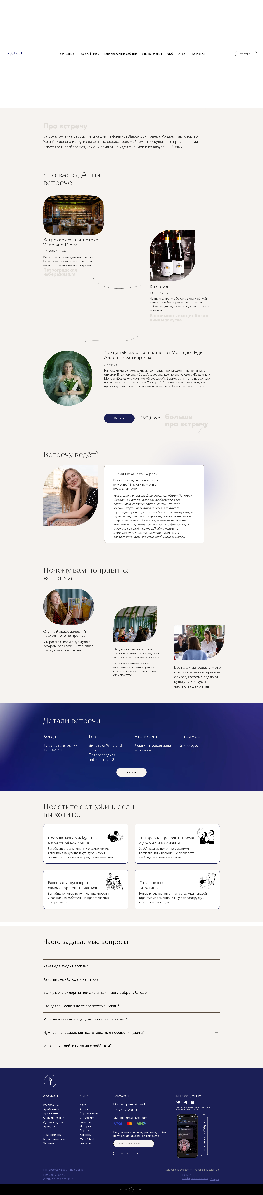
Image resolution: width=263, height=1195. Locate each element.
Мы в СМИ (87, 1139)
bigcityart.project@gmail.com (132, 1104)
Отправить (125, 1153)
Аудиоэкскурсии (54, 1122)
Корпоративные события (120, 54)
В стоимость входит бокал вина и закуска (179, 317)
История (85, 1126)
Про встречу (65, 126)
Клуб (170, 54)
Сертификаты (90, 54)
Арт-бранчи (51, 1109)
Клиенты (85, 1134)
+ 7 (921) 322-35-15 (125, 1109)
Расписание (51, 1105)
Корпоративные (54, 1139)
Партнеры (86, 1130)
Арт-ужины (50, 1113)
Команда (86, 1122)
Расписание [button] (66, 54)
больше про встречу (186, 420)
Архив (84, 1109)
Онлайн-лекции (53, 1117)
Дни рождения (152, 54)
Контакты (198, 54)
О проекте (87, 1117)
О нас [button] (181, 54)
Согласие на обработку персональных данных (192, 1169)
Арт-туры (49, 1126)
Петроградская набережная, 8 (60, 272)
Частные (48, 1143)
